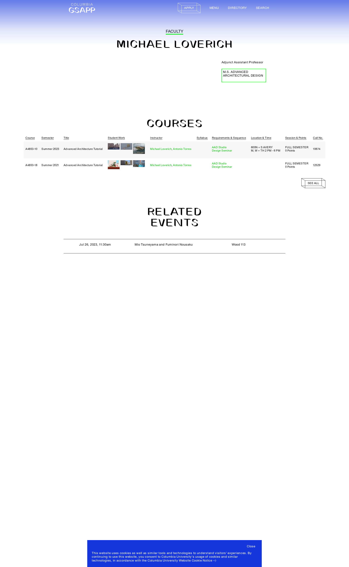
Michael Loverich (161, 149)
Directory (237, 8)
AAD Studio (219, 147)
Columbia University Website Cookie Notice (180, 560)
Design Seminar (222, 150)
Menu (214, 8)
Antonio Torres (182, 149)
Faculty (174, 31)
